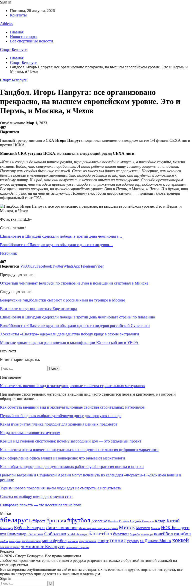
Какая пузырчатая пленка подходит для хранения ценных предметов (59, 424)
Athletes (6, 23)
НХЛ (3, 534)
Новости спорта (23, 36)
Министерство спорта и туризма (98, 528)
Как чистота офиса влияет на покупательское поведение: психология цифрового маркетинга (79, 449)
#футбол (78, 520)
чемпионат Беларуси (43, 546)
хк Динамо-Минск (155, 541)
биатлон (121, 533)
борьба (135, 534)
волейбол (163, 533)
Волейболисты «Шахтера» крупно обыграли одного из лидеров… (56, 245)
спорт (103, 540)
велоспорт (147, 534)
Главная (17, 32)
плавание (73, 541)
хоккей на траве (10, 547)
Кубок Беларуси (29, 527)
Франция (82, 534)
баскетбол (100, 534)
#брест (38, 520)
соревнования (87, 541)
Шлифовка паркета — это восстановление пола (41, 505)
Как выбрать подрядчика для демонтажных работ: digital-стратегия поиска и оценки (72, 466)
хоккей (180, 540)
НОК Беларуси (175, 527)
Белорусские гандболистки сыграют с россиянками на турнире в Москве (62, 300)
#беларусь (16, 520)
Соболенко (55, 533)
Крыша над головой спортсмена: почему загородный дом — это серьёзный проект (70, 441)
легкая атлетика (31, 541)
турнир (133, 541)
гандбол (182, 533)
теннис (118, 540)
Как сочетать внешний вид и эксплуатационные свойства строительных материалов (72, 386)
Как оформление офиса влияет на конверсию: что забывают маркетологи (62, 458)
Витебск (113, 521)
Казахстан (148, 521)
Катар (160, 521)
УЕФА (71, 534)
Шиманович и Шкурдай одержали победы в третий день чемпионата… (61, 236)
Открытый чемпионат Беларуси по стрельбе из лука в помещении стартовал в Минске (74, 283)
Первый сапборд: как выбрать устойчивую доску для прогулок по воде (60, 416)
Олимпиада (16, 534)
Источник (8, 253)
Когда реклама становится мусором (30, 433)
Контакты (18, 15)
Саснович (35, 534)
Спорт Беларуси (14, 49)
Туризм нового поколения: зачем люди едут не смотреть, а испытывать (60, 488)
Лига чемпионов (62, 527)
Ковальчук (6, 528)
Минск (127, 527)
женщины (14, 541)
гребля (4, 541)
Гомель (124, 521)
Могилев (143, 528)
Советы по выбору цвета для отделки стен (36, 496)
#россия (56, 520)
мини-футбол (54, 540)
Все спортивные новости (31, 41)
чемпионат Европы (77, 547)
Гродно (135, 521)
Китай (173, 520)
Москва (155, 528)
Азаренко (99, 521)
